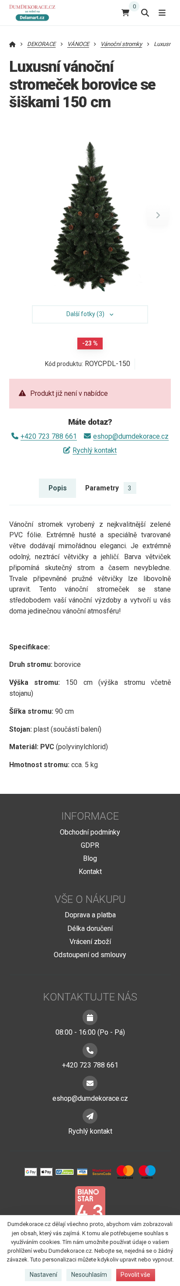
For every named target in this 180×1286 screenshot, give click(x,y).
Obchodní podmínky (90, 832)
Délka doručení (90, 928)
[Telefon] (90, 1050)
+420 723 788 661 (49, 436)
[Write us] (90, 1116)
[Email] (90, 1083)
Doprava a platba (90, 915)
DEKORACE (41, 44)
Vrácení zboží (90, 941)
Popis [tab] (57, 488)
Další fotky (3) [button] (85, 313)
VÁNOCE (78, 44)
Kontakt (90, 871)
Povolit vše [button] (135, 1274)
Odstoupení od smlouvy (90, 955)
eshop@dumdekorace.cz (131, 436)
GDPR (90, 845)
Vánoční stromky (121, 44)
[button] (157, 214)
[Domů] (34, 12)
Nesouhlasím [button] (89, 1274)
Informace (90, 816)
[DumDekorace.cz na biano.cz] (90, 1207)
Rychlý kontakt (95, 450)
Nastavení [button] (43, 1274)
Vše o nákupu (90, 899)
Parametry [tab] (108, 488)
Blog (90, 858)
